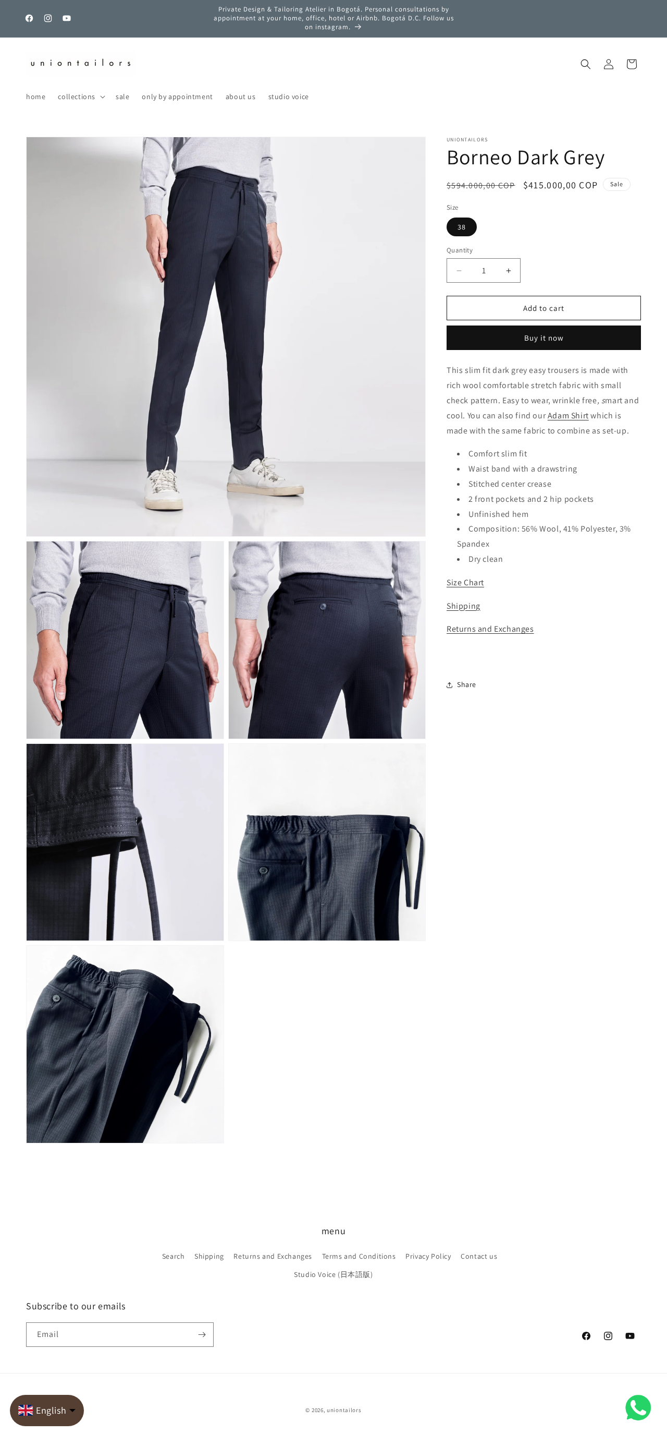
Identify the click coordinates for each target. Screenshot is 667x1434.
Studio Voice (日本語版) (333, 1274)
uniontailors (344, 1410)
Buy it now (544, 338)
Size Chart (465, 582)
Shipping (463, 605)
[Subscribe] (201, 1334)
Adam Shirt (568, 415)
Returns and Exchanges (490, 628)
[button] (80, 96)
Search (173, 1256)
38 (462, 227)
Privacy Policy (428, 1256)
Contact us (479, 1256)
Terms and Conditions (359, 1256)
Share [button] (466, 684)
